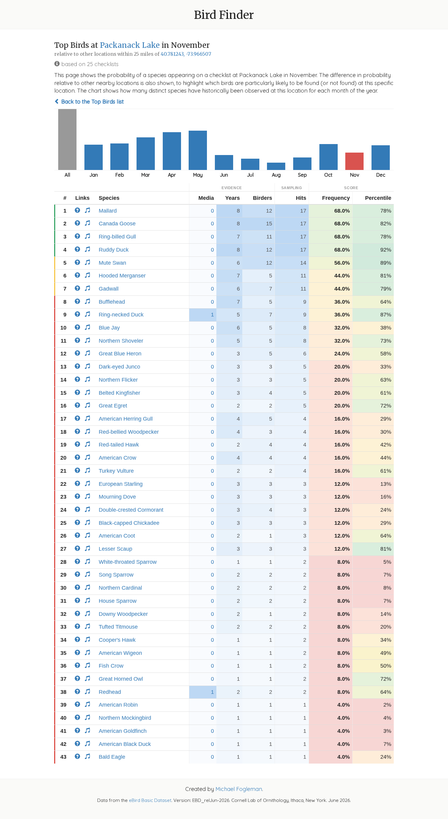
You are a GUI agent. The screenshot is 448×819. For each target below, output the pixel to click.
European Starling (121, 484)
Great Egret (113, 406)
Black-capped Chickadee (129, 523)
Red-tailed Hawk (119, 445)
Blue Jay (109, 328)
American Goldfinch (123, 731)
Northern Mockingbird (125, 718)
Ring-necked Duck (121, 315)
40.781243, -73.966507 (186, 54)
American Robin (118, 705)
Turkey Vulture (116, 471)
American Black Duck (125, 744)
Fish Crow (111, 666)
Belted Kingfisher (119, 393)
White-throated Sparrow (128, 562)
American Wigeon (120, 653)
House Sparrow (118, 601)
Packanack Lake (130, 45)
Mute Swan (112, 263)
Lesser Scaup (115, 549)
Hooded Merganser (122, 276)
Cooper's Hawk (117, 640)
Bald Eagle (112, 757)
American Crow (117, 458)
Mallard (108, 211)
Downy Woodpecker (123, 614)
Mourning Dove (117, 497)
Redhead (110, 692)
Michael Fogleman (238, 789)
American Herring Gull (126, 419)
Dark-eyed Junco (119, 367)
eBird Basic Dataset (150, 800)
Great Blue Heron (120, 354)
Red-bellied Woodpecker (129, 432)
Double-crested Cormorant (131, 510)
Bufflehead (112, 302)
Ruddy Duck (114, 250)
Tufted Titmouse (118, 627)
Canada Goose (117, 224)
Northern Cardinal (120, 588)
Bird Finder (224, 15)
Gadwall (109, 289)
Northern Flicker (118, 380)
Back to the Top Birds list (92, 101)
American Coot (117, 536)
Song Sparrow (116, 575)
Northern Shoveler (121, 341)
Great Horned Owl (121, 679)
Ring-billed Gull (117, 237)
